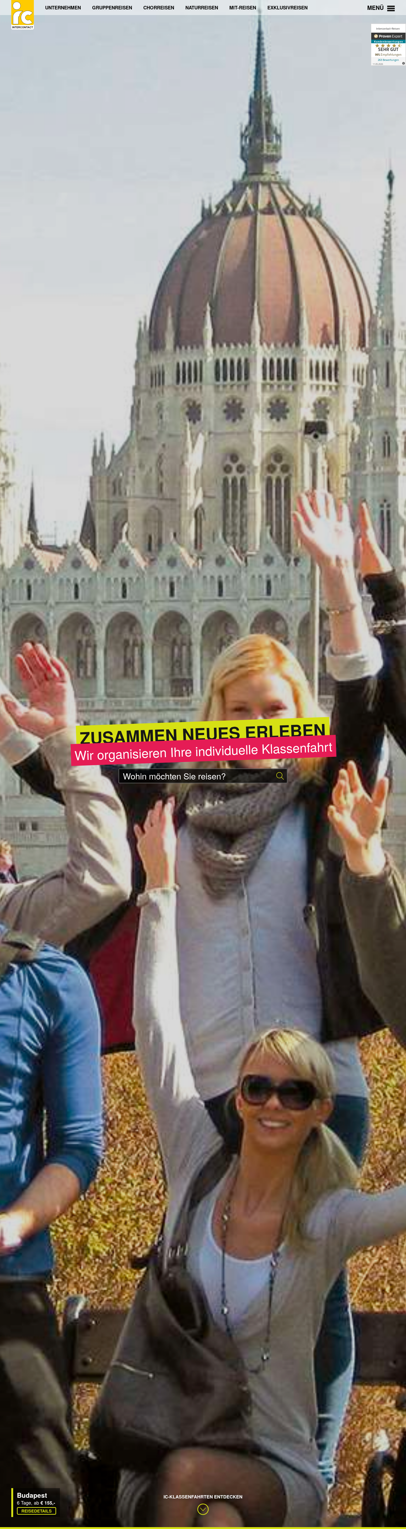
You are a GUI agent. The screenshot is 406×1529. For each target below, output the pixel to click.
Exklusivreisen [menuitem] (287, 7)
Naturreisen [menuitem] (201, 7)
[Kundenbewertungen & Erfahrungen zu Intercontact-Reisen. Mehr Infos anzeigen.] (388, 44)
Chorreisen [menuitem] (158, 7)
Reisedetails (36, 1511)
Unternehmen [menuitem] (63, 7)
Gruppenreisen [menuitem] (112, 7)
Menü (376, 8)
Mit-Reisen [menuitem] (242, 7)
